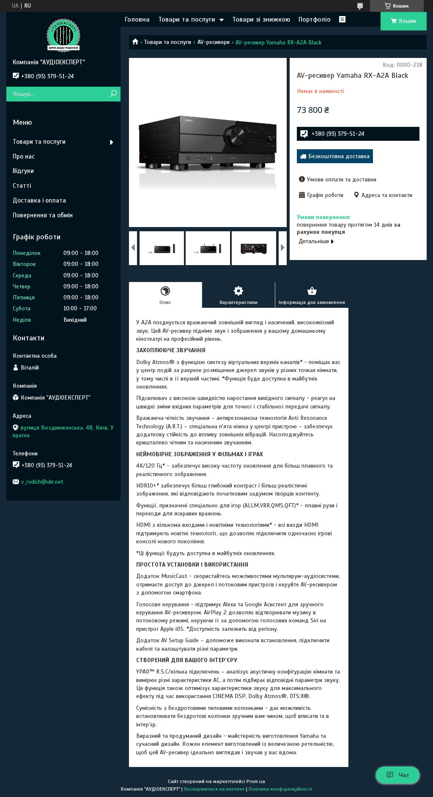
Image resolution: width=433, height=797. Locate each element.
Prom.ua (256, 781)
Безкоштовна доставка (339, 156)
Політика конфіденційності (280, 789)
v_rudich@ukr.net (42, 481)
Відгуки (23, 171)
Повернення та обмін (43, 215)
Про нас (24, 156)
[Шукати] (113, 94)
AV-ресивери (213, 42)
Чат (404, 775)
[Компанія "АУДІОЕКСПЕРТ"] (63, 35)
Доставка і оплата (39, 200)
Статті (22, 185)
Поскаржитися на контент (214, 789)
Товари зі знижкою (261, 19)
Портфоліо (315, 19)
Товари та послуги (186, 19)
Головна (137, 19)
